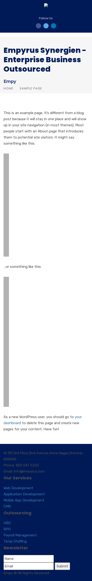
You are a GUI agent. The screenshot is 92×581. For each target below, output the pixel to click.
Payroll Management (20, 535)
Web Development (18, 488)
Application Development (24, 494)
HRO (7, 523)
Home (8, 88)
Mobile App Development (24, 500)
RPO (7, 529)
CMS (7, 506)
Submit (62, 566)
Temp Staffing (15, 541)
